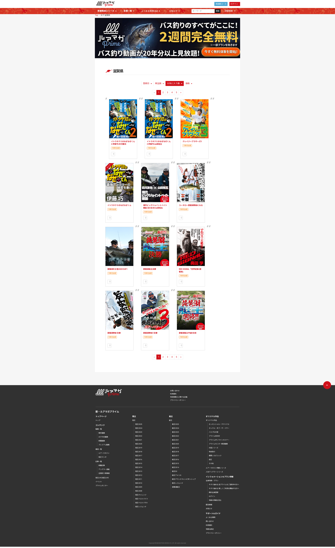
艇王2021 (175, 440)
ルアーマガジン (104, 453)
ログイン (234, 4)
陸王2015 (138, 463)
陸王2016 (138, 459)
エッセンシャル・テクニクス (219, 424)
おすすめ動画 (103, 437)
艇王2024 (175, 428)
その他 (211, 463)
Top (96, 15)
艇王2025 (175, 424)
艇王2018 (175, 452)
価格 (187, 83)
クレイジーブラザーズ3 (192, 141)
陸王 (133, 420)
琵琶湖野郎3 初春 (150, 333)
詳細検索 (228, 11)
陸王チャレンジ (140, 495)
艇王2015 (175, 463)
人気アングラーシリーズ (214, 472)
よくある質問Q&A (149, 11)
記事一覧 (99, 461)
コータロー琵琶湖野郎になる (191, 205)
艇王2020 (175, 444)
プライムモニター (102, 486)
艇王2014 (175, 467)
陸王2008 (138, 491)
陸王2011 (138, 479)
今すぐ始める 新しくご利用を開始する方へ (224, 488)
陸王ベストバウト (141, 503)
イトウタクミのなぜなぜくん (119, 205)
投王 (210, 459)
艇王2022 (175, 436)
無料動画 (102, 433)
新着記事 (102, 465)
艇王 (170, 420)
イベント (99, 482)
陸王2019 (138, 448)
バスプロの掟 (213, 432)
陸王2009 (138, 487)
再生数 (158, 83)
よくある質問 (210, 517)
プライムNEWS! (214, 436)
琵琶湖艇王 (176, 487)
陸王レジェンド (140, 507)
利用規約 (173, 394)
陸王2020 (138, 444)
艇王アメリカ (176, 475)
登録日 (146, 83)
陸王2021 (138, 440)
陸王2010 (138, 483)
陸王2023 (138, 432)
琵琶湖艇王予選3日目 (187, 333)
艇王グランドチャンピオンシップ (184, 479)
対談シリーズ (213, 448)
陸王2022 (138, 436)
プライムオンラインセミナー (219, 440)
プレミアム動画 (104, 445)
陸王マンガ (102, 457)
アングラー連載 (104, 469)
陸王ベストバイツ (141, 499)
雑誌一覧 (99, 449)
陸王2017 (138, 456)
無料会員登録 (213, 492)
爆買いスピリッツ (215, 456)
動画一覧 (99, 429)
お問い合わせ (175, 391)
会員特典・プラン (212, 481)
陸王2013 (138, 471)
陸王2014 (138, 467)
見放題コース (221, 4)
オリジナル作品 (211, 420)
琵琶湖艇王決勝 (149, 269)
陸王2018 (138, 452)
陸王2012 (138, 475)
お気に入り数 (173, 83)
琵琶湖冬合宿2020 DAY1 (117, 269)
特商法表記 (210, 529)
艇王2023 (175, 432)
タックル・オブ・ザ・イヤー (219, 428)
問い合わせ (210, 521)
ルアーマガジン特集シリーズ (216, 468)
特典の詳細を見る (215, 500)
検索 (217, 11)
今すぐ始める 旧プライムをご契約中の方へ (224, 484)
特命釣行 (212, 452)
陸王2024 (138, 428)
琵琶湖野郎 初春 (114, 333)
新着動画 (102, 441)
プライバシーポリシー (178, 400)
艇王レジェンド (177, 483)
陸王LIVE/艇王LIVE (102, 478)
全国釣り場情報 (104, 473)
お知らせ (173, 11)
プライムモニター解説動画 (218, 444)
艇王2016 (175, 459)
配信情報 (209, 505)
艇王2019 (175, 448)
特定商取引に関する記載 (178, 397)
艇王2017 (175, 456)
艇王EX (174, 471)
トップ (98, 420)
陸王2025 (138, 424)
